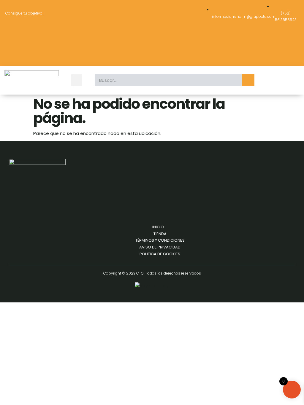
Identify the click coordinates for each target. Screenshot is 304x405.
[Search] (248, 80)
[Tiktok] (36, 53)
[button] (76, 80)
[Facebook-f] (18, 36)
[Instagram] (36, 36)
